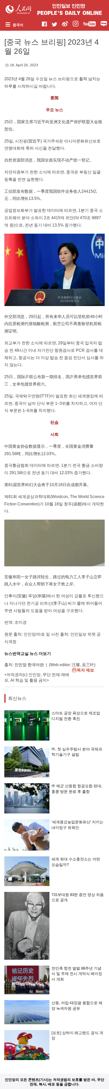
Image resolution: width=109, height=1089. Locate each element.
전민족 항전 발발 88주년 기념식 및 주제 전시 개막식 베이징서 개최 (76, 973)
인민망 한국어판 (29, 665)
